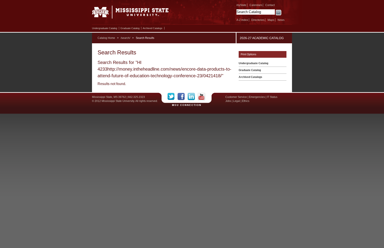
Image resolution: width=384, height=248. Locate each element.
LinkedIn (193, 96)
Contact (270, 5)
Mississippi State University (130, 13)
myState (241, 5)
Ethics (245, 101)
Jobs (228, 101)
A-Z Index (242, 20)
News (281, 20)
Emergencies (257, 97)
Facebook (183, 96)
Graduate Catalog (130, 28)
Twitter (173, 96)
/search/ (125, 38)
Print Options (248, 54)
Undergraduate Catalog (104, 28)
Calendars (256, 5)
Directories (257, 20)
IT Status (272, 97)
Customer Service (236, 97)
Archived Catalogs (152, 28)
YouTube (201, 96)
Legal (236, 101)
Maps (271, 20)
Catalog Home (106, 38)
